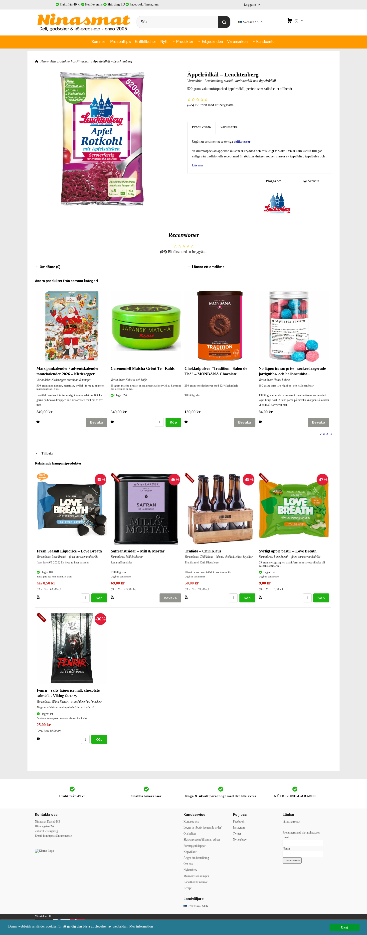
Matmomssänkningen (196, 876)
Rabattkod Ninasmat (195, 882)
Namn (286, 848)
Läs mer (197, 165)
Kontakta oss (191, 821)
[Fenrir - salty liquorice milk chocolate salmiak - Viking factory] (42, 618)
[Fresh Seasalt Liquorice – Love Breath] (42, 476)
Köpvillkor (190, 852)
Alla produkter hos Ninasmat (69, 61)
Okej (344, 927)
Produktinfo (201, 127)
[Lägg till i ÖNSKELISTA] (38, 422)
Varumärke (228, 127)
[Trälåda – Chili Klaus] (190, 478)
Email (286, 837)
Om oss (188, 864)
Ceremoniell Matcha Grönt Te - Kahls (143, 368)
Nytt (164, 41)
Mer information (141, 926)
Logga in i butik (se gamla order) (203, 827)
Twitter (237, 833)
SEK (253, 22)
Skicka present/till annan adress (202, 839)
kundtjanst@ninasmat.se (57, 836)
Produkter (184, 41)
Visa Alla (325, 434)
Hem (43, 61)
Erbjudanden (212, 41)
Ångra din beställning (196, 858)
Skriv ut (313, 181)
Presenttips (120, 41)
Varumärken (237, 41)
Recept (187, 888)
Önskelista (190, 833)
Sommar (98, 41)
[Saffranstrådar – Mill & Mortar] (116, 478)
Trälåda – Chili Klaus (203, 551)
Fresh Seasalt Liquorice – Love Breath (69, 551)
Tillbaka (45, 453)
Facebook (136, 4)
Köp (173, 422)
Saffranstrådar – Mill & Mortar (138, 551)
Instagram (152, 4)
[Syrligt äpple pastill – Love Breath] (264, 478)
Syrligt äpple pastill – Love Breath (288, 551)
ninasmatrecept (291, 821)
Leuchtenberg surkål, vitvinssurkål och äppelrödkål (240, 81)
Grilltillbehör (145, 41)
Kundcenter (266, 41)
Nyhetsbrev (190, 870)
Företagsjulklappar (194, 846)
